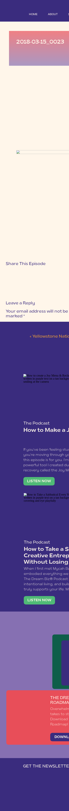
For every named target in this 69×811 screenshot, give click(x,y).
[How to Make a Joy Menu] (39, 481)
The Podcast (36, 423)
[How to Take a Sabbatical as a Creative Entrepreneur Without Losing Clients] (39, 600)
